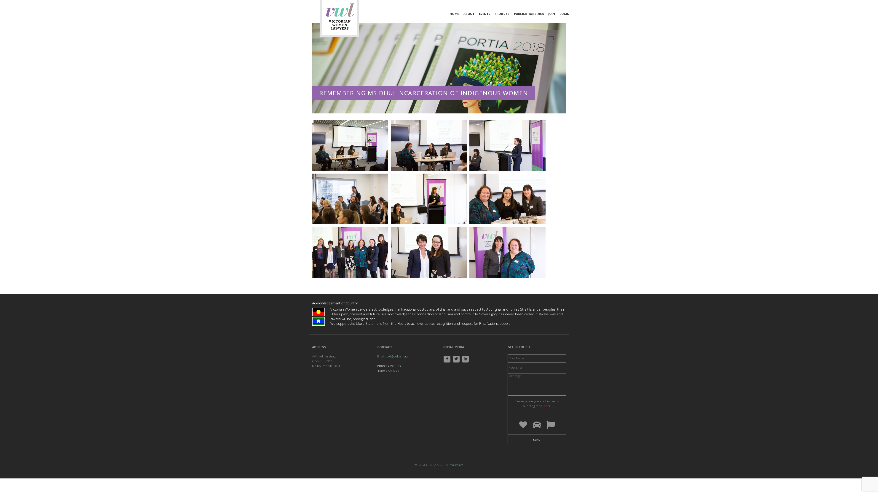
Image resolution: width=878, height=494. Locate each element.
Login (564, 14)
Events (484, 14)
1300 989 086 (455, 466)
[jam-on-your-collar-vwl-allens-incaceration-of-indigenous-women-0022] (507, 199)
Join (551, 14)
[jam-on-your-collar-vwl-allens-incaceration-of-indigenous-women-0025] (429, 252)
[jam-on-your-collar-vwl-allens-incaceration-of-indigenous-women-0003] (350, 146)
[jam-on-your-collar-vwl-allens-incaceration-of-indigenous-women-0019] (429, 199)
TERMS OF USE (388, 371)
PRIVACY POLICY (389, 366)
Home (454, 14)
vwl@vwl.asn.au (397, 356)
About (468, 14)
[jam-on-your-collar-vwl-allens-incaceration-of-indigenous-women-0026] (507, 252)
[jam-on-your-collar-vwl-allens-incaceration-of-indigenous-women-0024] (350, 252)
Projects (502, 14)
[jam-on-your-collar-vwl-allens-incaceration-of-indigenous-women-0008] (429, 146)
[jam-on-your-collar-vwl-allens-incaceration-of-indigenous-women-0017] (350, 199)
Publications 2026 (529, 14)
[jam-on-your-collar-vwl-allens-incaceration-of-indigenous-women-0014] (507, 146)
